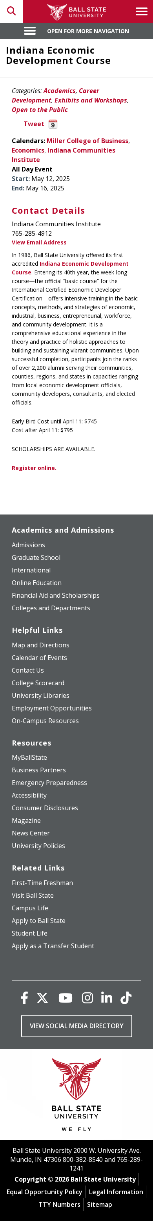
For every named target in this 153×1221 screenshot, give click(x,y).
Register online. (34, 468)
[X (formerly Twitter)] (42, 997)
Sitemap (99, 1204)
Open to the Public (40, 109)
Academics (60, 90)
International (31, 570)
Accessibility (29, 795)
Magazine (26, 820)
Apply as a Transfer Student (53, 945)
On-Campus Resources (45, 720)
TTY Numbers (59, 1204)
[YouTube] (65, 997)
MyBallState (29, 757)
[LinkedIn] (106, 997)
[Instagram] (87, 997)
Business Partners (39, 770)
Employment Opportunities (52, 708)
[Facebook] (24, 997)
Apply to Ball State (39, 920)
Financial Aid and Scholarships (56, 595)
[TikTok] (125, 997)
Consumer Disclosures (45, 807)
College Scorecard (38, 683)
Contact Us (28, 670)
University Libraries (40, 695)
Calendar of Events (39, 657)
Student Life (29, 933)
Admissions (28, 545)
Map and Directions (40, 645)
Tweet (34, 123)
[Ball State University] (77, 1096)
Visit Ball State (33, 895)
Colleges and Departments (51, 608)
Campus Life (30, 908)
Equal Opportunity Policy (44, 1191)
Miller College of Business (87, 140)
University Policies (38, 845)
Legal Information (116, 1191)
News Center (31, 833)
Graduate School (36, 557)
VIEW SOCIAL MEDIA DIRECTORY (77, 1026)
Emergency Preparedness (49, 782)
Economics (28, 150)
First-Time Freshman (42, 882)
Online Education (37, 582)
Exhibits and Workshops (91, 100)
